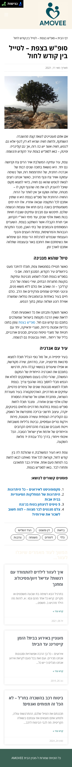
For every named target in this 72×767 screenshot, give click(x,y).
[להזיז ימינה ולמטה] (5, 5)
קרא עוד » (58, 611)
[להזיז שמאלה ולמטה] (3, 5)
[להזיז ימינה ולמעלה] (5, 3)
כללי (62, 537)
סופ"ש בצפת (26, 322)
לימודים (49, 537)
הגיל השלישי (24, 530)
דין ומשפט (44, 530)
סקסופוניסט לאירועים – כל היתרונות (34, 489)
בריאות (61, 530)
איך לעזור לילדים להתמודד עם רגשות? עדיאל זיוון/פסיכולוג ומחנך (36, 578)
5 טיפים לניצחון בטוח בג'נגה (39, 504)
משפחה (33, 537)
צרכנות (17, 537)
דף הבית (63, 38)
